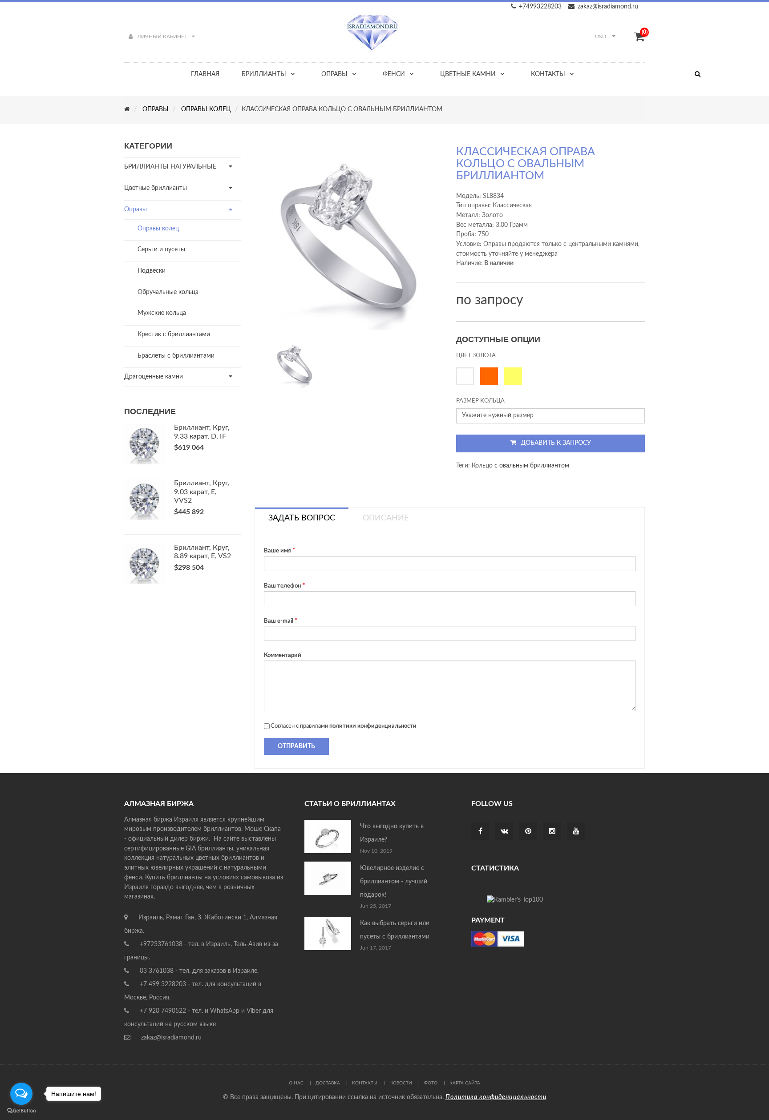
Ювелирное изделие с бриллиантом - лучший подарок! (393, 881)
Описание (386, 518)
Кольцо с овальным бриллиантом (520, 466)
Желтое (515, 376)
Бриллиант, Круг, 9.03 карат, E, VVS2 (202, 491)
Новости (400, 1083)
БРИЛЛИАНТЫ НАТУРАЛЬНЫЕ (170, 167)
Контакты (364, 1083)
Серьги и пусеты (161, 249)
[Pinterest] (528, 832)
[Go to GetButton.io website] (21, 1111)
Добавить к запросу (556, 443)
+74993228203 (540, 7)
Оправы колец (158, 229)
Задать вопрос (301, 518)
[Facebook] (480, 832)
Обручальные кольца (168, 292)
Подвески (152, 271)
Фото (430, 1083)
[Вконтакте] (504, 832)
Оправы (135, 209)
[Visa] (497, 938)
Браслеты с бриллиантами (176, 356)
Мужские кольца (162, 313)
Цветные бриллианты (155, 188)
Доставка (328, 1083)
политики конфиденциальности (373, 726)
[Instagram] (552, 832)
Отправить (296, 746)
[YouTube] (576, 832)
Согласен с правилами (344, 726)
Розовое (491, 376)
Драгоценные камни (153, 377)
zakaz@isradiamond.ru (608, 7)
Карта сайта (464, 1083)
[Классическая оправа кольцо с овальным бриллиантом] (294, 363)
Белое (467, 376)
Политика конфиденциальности (495, 1097)
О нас (296, 1083)
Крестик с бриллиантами (174, 334)
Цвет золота (476, 356)
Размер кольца (480, 401)
